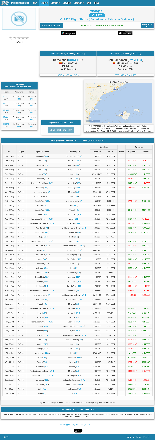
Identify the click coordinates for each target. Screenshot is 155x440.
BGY (50, 183)
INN (46, 286)
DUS (46, 277)
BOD (46, 326)
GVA (80, 340)
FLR (45, 362)
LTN (44, 313)
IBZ (76, 268)
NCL (78, 273)
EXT (45, 250)
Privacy (147, 437)
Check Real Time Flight (61, 130)
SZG (46, 268)
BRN (78, 308)
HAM (78, 188)
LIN (44, 161)
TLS (45, 331)
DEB (46, 317)
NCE (47, 201)
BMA (46, 165)
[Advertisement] (96, 43)
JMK (77, 165)
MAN (47, 353)
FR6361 (6, 117)
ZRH (45, 214)
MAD (77, 179)
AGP (45, 237)
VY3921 (6, 96)
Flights (75, 424)
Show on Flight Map (51, 25)
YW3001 (6, 103)
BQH (78, 313)
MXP (46, 273)
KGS (76, 206)
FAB (79, 389)
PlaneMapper (65, 424)
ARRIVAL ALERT (147, 24)
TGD (78, 170)
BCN (32, 99)
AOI (46, 367)
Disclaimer (138, 437)
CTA (51, 376)
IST (48, 192)
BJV (80, 299)
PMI (18, 99)
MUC (50, 219)
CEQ (46, 179)
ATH (52, 223)
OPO (44, 174)
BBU (79, 223)
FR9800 (6, 110)
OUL (44, 389)
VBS (46, 232)
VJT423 (97, 15)
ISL (45, 206)
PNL (46, 228)
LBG (78, 255)
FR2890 (6, 124)
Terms (129, 437)
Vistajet (96, 11)
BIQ (45, 259)
